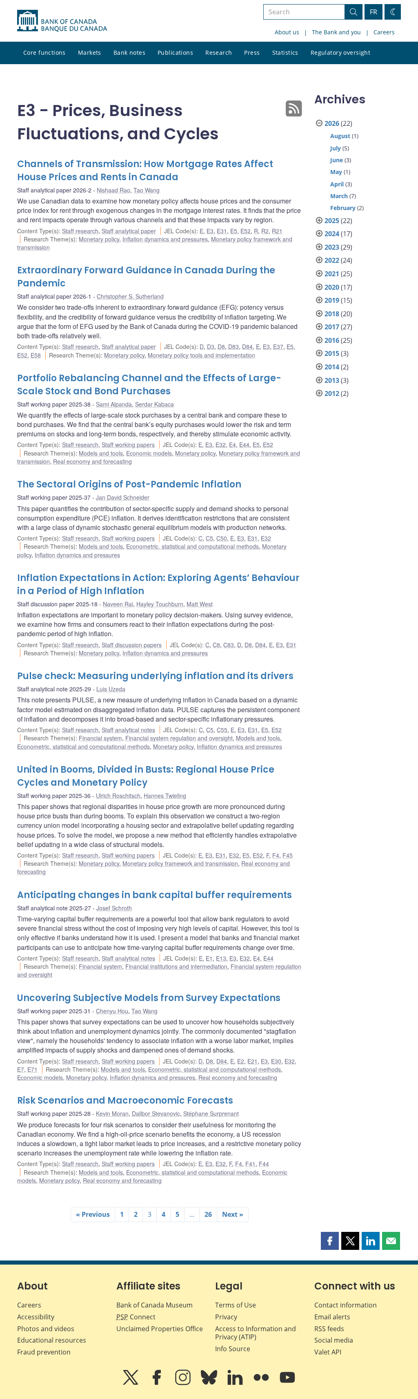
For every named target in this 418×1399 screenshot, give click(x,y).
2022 (332, 260)
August (340, 136)
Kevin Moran (112, 1113)
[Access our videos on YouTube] (287, 1383)
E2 (240, 1061)
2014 (332, 366)
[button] (330, 1241)
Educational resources (51, 1340)
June (336, 160)
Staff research (80, 231)
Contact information (345, 1305)
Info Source (232, 1348)
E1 (209, 958)
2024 (332, 233)
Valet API (327, 1352)
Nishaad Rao (113, 190)
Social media (333, 1340)
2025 (332, 220)
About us (287, 32)
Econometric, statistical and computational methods (192, 546)
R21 (277, 231)
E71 (32, 1069)
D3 (210, 346)
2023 (332, 247)
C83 (228, 645)
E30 (276, 1061)
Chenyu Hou (112, 1011)
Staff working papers (128, 444)
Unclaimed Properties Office (159, 1328)
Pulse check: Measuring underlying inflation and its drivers (155, 676)
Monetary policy (99, 239)
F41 (250, 1164)
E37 (278, 346)
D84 (247, 346)
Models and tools (101, 453)
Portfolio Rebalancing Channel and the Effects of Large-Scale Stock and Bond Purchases (149, 385)
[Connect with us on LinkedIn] (236, 1383)
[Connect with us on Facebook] (158, 1383)
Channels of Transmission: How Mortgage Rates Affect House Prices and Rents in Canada (145, 170)
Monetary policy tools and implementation (201, 355)
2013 (332, 380)
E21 (252, 1061)
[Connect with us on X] (131, 1383)
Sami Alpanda (114, 404)
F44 (264, 1164)
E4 (232, 444)
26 (208, 1214)
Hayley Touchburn (159, 604)
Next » (232, 1214)
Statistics (285, 52)
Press (252, 52)
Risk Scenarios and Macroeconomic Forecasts (125, 1100)
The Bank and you (336, 32)
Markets (89, 52)
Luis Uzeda (110, 689)
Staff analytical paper (129, 231)
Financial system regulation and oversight (179, 738)
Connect (136, 1316)
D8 (221, 346)
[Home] (62, 21)
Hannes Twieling (165, 795)
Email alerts (332, 1316)
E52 (245, 231)
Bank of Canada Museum (154, 1305)
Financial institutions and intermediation (176, 966)
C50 (221, 538)
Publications (175, 52)
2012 (332, 393)
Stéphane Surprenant (211, 1113)
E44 (244, 444)
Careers (384, 32)
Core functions (44, 52)
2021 (332, 273)
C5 (209, 538)
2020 (332, 287)
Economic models (149, 453)
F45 (287, 855)
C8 (216, 645)
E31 (222, 231)
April (337, 184)
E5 (233, 231)
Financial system (100, 738)
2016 (332, 340)
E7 (20, 1069)
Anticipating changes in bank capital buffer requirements (154, 895)
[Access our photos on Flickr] (262, 1383)
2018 (332, 313)
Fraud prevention (44, 1352)
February (343, 208)
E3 (210, 231)
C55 (222, 730)
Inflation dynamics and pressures (165, 239)
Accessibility (35, 1316)
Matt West (200, 604)
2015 (332, 353)
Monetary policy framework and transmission (180, 863)
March (339, 196)
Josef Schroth (114, 908)
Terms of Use (235, 1305)
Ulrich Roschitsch (118, 795)
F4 (275, 855)
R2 (265, 231)
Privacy (226, 1316)
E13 (221, 958)
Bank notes (129, 52)
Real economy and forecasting (92, 461)
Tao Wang (146, 190)
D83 (233, 346)
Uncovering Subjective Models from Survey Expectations (148, 998)
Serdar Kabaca (154, 404)
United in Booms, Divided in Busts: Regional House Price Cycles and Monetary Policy (145, 776)
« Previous (93, 1214)
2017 (332, 326)
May (336, 172)
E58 (36, 355)
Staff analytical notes (128, 730)
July (335, 148)
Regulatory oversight (340, 52)
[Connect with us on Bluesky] (210, 1383)
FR (373, 11)
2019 (332, 300)
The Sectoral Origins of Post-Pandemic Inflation (129, 484)
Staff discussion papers (132, 645)
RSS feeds (329, 1328)
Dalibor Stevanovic (156, 1113)
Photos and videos (45, 1328)
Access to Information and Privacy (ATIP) (255, 1333)
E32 (221, 444)
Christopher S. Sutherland (130, 296)
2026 (332, 123)
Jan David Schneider (122, 497)
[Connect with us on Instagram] (184, 1383)
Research (218, 52)
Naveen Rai (118, 604)
